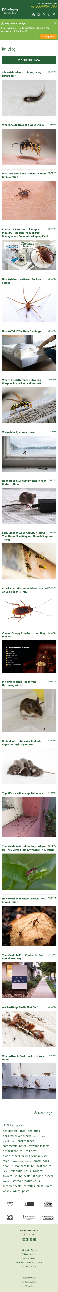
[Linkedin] (34, 1240)
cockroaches (26, 1141)
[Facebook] (23, 1240)
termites (29, 1186)
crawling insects (38, 1146)
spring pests (22, 1176)
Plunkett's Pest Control (29, 1282)
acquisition (10, 1131)
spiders (7, 1176)
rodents (38, 1171)
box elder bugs (39, 1136)
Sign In (30, 1286)
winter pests (21, 1191)
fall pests (31, 1151)
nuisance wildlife (23, 1166)
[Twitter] (27, 1240)
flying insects (11, 1156)
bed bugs (34, 1131)
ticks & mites (45, 1186)
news (6, 1166)
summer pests (12, 1186)
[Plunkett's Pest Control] (9, 11)
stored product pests (26, 1181)
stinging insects (43, 1176)
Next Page (45, 1113)
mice (6, 1161)
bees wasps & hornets (17, 1136)
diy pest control (13, 1151)
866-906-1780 (29, 1234)
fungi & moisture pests (34, 1156)
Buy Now (50, 36)
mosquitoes (41, 1161)
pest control (44, 1166)
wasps (7, 1191)
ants (22, 1131)
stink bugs (6, 1181)
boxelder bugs (9, 1141)
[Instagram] (31, 1240)
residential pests (20, 1171)
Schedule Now (30, 60)
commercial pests (14, 1146)
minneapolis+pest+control (21, 1161)
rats (5, 1171)
